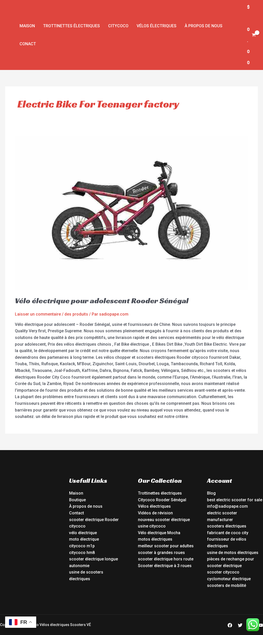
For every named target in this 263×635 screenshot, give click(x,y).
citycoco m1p (82, 545)
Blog (211, 493)
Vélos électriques (156, 25)
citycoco (77, 526)
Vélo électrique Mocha (159, 532)
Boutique (77, 499)
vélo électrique (83, 532)
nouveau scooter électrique (164, 519)
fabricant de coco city (227, 532)
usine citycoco (152, 526)
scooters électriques (226, 526)
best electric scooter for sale (234, 499)
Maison (27, 25)
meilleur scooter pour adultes (166, 545)
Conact (28, 43)
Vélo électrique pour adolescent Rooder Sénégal (102, 301)
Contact (76, 513)
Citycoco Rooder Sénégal (162, 499)
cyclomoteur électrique (229, 578)
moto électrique (84, 539)
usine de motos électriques (232, 552)
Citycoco (118, 25)
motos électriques (155, 539)
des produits (76, 314)
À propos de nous (203, 25)
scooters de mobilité (226, 585)
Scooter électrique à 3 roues (165, 565)
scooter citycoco (223, 572)
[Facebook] (230, 625)
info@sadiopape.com (227, 506)
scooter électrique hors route (165, 559)
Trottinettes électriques (71, 25)
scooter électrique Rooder (94, 519)
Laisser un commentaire (38, 314)
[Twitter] (240, 625)
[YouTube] (260, 625)
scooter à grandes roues (161, 552)
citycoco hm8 (82, 552)
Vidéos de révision (155, 513)
